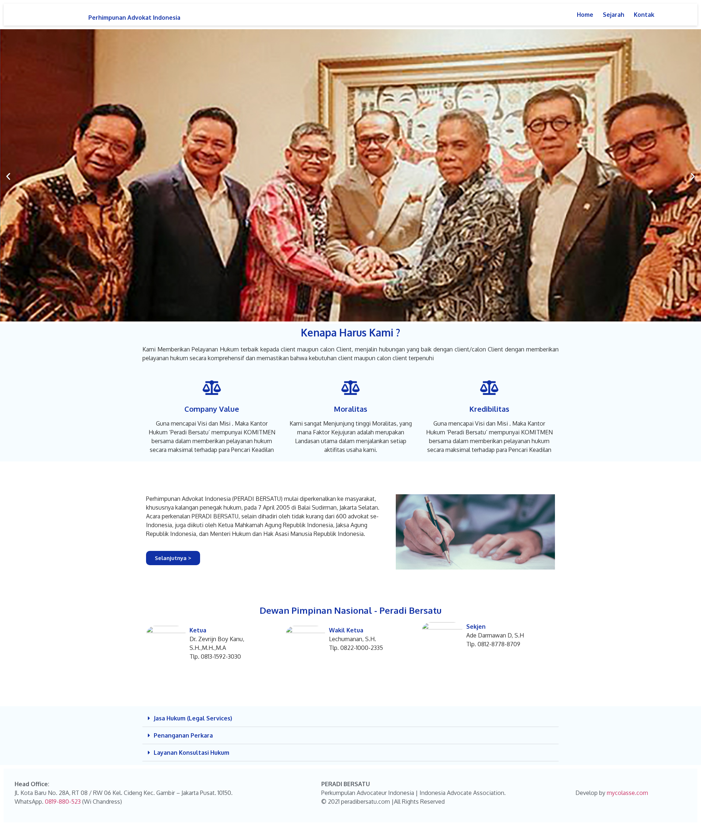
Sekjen (476, 626)
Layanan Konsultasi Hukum (191, 752)
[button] (8, 176)
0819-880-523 (63, 801)
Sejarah (613, 14)
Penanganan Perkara (183, 735)
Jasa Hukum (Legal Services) (193, 718)
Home (585, 14)
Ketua (197, 630)
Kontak (644, 14)
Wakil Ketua (346, 630)
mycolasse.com (627, 792)
